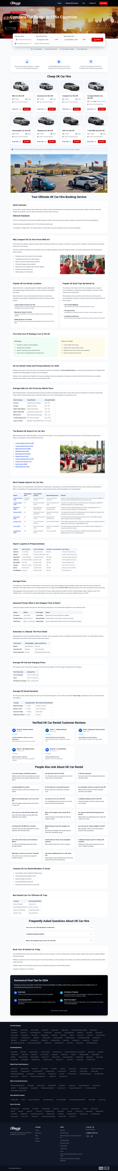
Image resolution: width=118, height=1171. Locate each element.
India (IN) (85, 1108)
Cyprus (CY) (24, 1032)
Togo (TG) (24, 1076)
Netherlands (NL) (70, 1037)
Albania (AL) (14, 1030)
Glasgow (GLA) (17, 521)
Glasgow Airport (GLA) (22, 456)
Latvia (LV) (89, 1035)
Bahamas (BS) (41, 1085)
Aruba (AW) (31, 1085)
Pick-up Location (19, 36)
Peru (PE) (61, 1073)
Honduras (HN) (83, 1071)
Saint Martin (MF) (99, 1073)
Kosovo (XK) (80, 1035)
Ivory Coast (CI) (44, 1054)
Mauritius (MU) (34, 1057)
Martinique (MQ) (23, 1088)
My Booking (38, 1133)
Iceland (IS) (54, 1035)
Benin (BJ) (23, 1052)
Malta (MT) (36, 1037)
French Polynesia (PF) (34, 1099)
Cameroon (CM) (45, 1052)
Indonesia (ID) (94, 1108)
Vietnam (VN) (62, 1116)
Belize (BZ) (62, 1085)
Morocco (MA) (56, 1057)
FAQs (36, 1135)
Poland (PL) (14, 1040)
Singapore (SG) (84, 1114)
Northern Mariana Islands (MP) (77, 1099)
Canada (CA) (72, 1085)
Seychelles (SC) (36, 1059)
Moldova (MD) (46, 1037)
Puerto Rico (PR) (72, 1073)
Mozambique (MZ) (68, 1057)
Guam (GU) (65, 1108)
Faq (84, 3)
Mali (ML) (13, 1057)
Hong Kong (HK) (75, 1108)
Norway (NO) (96, 1037)
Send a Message (90, 1129)
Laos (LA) (69, 1111)
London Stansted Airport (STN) (24, 459)
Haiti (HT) (13, 1088)
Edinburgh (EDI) (17, 512)
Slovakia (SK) (75, 1040)
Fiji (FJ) (23, 1099)
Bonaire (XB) (44, 1068)
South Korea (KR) (95, 1114)
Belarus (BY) (55, 1030)
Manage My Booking (72, 3)
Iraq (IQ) (13, 1111)
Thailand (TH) (34, 1116)
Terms (62, 1151)
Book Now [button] (26, 109)
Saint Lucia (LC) (61, 1088)
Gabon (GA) (25, 1054)
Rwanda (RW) (14, 1059)
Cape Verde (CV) (57, 1052)
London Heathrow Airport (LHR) (24, 443)
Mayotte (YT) (45, 1057)
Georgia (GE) (99, 1032)
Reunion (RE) (99, 1057)
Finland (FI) (80, 1032)
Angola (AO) (14, 1052)
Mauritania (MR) (23, 1057)
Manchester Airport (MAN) (23, 448)
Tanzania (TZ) (59, 1059)
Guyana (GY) (73, 1071)
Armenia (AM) (34, 1030)
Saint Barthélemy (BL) (85, 1073)
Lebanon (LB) (79, 1111)
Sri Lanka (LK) (14, 1116)
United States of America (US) (18, 1090)
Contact (37, 1138)
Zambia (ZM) (79, 1059)
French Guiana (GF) (37, 1071)
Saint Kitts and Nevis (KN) (47, 1088)
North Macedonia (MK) (84, 1037)
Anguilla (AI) (14, 1068)
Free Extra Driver (64, 1133)
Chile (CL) (62, 1068)
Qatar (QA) (61, 1114)
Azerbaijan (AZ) (15, 1108)
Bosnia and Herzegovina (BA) (79, 1030)
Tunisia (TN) (70, 1059)
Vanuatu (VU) (102, 1099)
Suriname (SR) (14, 1076)
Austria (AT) (45, 1030)
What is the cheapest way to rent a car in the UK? (41, 940)
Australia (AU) (14, 1099)
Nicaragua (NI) (30, 1073)
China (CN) (56, 1108)
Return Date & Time (69, 36)
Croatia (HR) (14, 1032)
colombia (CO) (72, 1068)
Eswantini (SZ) (14, 1054)
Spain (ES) (95, 1040)
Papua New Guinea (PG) (37, 1114)
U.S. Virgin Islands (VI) (90, 1088)
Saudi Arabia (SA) (71, 1114)
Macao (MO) (89, 1111)
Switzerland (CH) (59, 1043)
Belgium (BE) (65, 1030)
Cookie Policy (63, 1148)
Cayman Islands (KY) (84, 1085)
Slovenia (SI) (86, 1040)
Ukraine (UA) (79, 1043)
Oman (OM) (14, 1114)
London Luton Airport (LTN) (23, 461)
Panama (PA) (41, 1073)
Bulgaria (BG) (93, 1030)
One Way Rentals (64, 1140)
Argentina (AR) (24, 1068)
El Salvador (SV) (25, 1071)
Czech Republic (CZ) (35, 1032)
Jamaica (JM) (94, 1071)
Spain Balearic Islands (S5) (17, 1043)
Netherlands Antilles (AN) (17, 1073)
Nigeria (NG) (90, 1057)
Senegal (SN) (24, 1059)
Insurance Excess (64, 1143)
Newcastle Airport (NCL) (22, 466)
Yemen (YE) (72, 1116)
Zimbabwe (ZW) (91, 1059)
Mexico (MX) (34, 1088)
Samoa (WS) (92, 1099)
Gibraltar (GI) (25, 1035)
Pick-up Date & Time (41, 36)
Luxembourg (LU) (25, 1037)
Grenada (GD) (96, 1085)
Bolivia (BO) (35, 1068)
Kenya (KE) (54, 1054)
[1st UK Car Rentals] (15, 3)
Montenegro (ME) (58, 1037)
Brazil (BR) (54, 1068)
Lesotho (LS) (64, 1054)
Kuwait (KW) (61, 1111)
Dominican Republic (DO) (97, 1068)
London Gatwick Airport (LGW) (24, 446)
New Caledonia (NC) (48, 1099)
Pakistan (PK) (23, 1114)
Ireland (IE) (63, 1035)
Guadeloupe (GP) (50, 1071)
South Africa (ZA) (47, 1059)
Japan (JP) (29, 1111)
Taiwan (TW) (24, 1116)
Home (59, 3)
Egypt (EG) (100, 1052)
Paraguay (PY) (52, 1073)
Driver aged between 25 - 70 (24, 43)
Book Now (103, 3)
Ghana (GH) (34, 1054)
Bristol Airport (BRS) (21, 464)
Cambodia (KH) (46, 1108)
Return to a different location (42, 43)
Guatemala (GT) (62, 1071)
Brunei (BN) (35, 1108)
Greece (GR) (34, 1035)
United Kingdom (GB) (91, 1043)
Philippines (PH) (50, 1114)
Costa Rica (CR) (83, 1068)
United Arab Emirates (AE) (48, 1116)
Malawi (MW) (95, 1054)
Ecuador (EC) (14, 1071)
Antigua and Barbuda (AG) (17, 1085)
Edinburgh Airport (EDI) (22, 451)
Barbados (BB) (52, 1085)
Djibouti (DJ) (91, 1052)
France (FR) (89, 1032)
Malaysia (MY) (99, 1111)
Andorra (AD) (24, 1030)
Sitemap (37, 1141)
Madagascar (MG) (84, 1054)
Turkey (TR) (70, 1043)
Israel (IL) (20, 1111)
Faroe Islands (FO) (69, 1032)
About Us (62, 1130)
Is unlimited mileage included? (35, 934)
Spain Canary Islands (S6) (34, 1043)
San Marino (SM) (55, 1040)
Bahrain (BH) (26, 1108)
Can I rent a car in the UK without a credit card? (40, 927)
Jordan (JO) (39, 1111)
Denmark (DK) (47, 1032)
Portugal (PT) (23, 1040)
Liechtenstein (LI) (100, 1035)
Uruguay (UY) (52, 1076)
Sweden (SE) (47, 1043)
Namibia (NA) (79, 1057)
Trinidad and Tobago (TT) (75, 1088)
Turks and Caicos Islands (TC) (38, 1076)
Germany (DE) (14, 1035)
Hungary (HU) (44, 1035)
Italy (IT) (72, 1035)
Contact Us (92, 3)
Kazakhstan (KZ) (50, 1111)
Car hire (37, 1130)
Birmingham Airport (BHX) (23, 454)
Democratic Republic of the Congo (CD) (75, 1052)
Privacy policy (63, 1145)
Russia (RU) (44, 1040)
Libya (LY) (73, 1054)
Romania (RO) (34, 1040)
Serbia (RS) (66, 1040)
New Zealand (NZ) (61, 1099)
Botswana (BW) (33, 1052)
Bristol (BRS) (16, 526)
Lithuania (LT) (14, 1037)
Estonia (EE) (58, 1032)
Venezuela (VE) (63, 1076)
